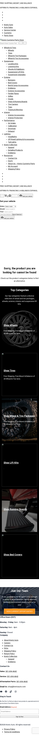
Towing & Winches (15, 110)
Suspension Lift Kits (16, 72)
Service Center (10, 30)
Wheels (11, 50)
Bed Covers (12, 83)
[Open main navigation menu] (14, 195)
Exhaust (11, 131)
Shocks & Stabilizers (16, 69)
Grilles (10, 96)
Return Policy (9, 654)
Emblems (12, 88)
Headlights (12, 137)
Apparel (11, 147)
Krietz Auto (8, 25)
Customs (8, 33)
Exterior (7, 77)
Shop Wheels (11, 325)
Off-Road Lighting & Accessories (21, 139)
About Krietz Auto (11, 640)
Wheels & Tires (10, 48)
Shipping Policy (14, 169)
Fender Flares (13, 93)
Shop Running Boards (15, 509)
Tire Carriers (13, 104)
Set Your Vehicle (5, 214)
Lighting (7, 134)
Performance (9, 120)
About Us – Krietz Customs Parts (21, 164)
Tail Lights (12, 142)
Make (2, 206)
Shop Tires (9, 370)
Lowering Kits (13, 67)
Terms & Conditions (12, 732)
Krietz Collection (10, 145)
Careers (7, 643)
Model (2, 209)
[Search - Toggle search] (2, 195)
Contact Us (12, 158)
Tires (10, 53)
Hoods (10, 99)
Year (2, 212)
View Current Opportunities (19, 611)
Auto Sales (8, 27)
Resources (8, 155)
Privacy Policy (9, 729)
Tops (10, 107)
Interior (7, 112)
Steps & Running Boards (17, 102)
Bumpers (11, 80)
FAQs (6, 648)
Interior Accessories (16, 115)
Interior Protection (15, 118)
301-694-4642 (11, 671)
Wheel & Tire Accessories (18, 58)
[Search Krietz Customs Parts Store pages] (21, 42)
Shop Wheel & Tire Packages (19, 416)
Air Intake (12, 123)
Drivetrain (12, 129)
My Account (13, 166)
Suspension (9, 61)
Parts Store (8, 35)
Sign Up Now (19, 716)
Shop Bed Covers (13, 554)
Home (8, 241)
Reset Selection (17, 214)
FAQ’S (10, 161)
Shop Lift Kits (11, 462)
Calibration (12, 126)
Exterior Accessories (16, 91)
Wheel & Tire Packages (17, 56)
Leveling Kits (13, 64)
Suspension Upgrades (17, 75)
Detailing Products (15, 150)
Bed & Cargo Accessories (18, 85)
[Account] (10, 196)
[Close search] (24, 43)
